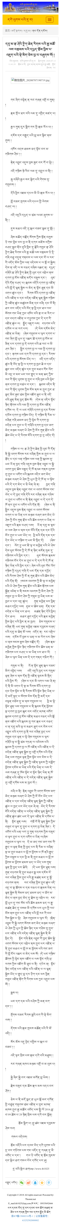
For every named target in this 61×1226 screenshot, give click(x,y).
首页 (7, 31)
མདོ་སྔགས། (17, 31)
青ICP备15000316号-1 (22, 1216)
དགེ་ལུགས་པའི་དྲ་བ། (20, 19)
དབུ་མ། (27, 31)
